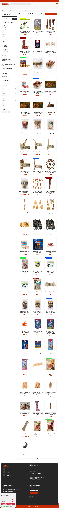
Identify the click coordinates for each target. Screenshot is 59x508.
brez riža (3, 55)
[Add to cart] (26, 32)
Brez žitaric (4, 63)
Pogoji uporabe (10, 506)
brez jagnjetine (4, 46)
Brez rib (3, 54)
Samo (7, 504)
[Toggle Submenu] (15, 88)
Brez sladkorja (4, 56)
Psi (10, 10)
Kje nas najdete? (33, 471)
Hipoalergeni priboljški (6, 59)
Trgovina (7, 10)
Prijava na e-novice (34, 493)
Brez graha (4, 45)
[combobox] (9, 71)
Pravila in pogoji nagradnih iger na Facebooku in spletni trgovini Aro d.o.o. (37, 478)
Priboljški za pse (14, 10)
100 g (3, 111)
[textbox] (9, 71)
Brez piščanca (4, 51)
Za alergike (4, 60)
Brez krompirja (4, 49)
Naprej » (38, 458)
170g (6, 111)
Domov (3, 10)
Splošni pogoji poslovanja (9, 491)
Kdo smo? (31, 469)
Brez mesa (4, 50)
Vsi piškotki (3, 504)
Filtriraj (14, 18)
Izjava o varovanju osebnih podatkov (12, 489)
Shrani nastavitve (11, 504)
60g (9, 111)
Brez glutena (4, 44)
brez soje (3, 58)
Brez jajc (3, 47)
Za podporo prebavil (5, 61)
